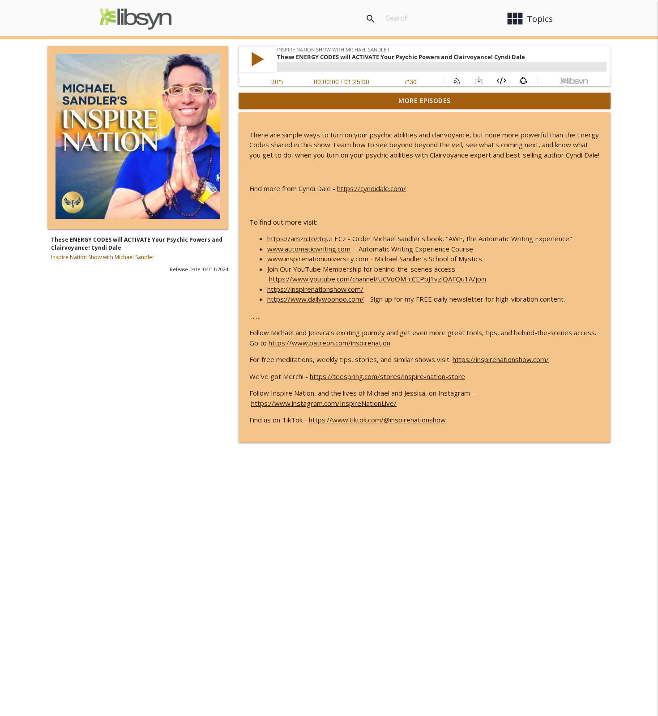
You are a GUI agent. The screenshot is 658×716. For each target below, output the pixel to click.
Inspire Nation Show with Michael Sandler (102, 257)
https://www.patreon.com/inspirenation (329, 342)
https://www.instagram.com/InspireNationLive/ (324, 403)
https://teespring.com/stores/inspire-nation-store (387, 376)
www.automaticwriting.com (308, 248)
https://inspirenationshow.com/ (315, 289)
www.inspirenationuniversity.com (317, 258)
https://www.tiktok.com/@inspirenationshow (377, 419)
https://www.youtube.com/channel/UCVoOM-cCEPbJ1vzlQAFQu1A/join (377, 278)
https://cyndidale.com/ (371, 188)
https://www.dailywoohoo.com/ (315, 298)
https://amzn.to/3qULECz (306, 238)
